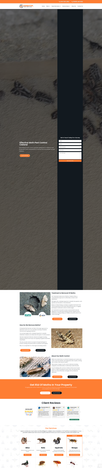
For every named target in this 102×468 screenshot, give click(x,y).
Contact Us (80, 6)
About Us (74, 6)
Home (43, 6)
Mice (28, 448)
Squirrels (59, 448)
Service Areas (65, 6)
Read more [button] (40, 416)
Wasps (75, 448)
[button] (80, 412)
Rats (43, 448)
